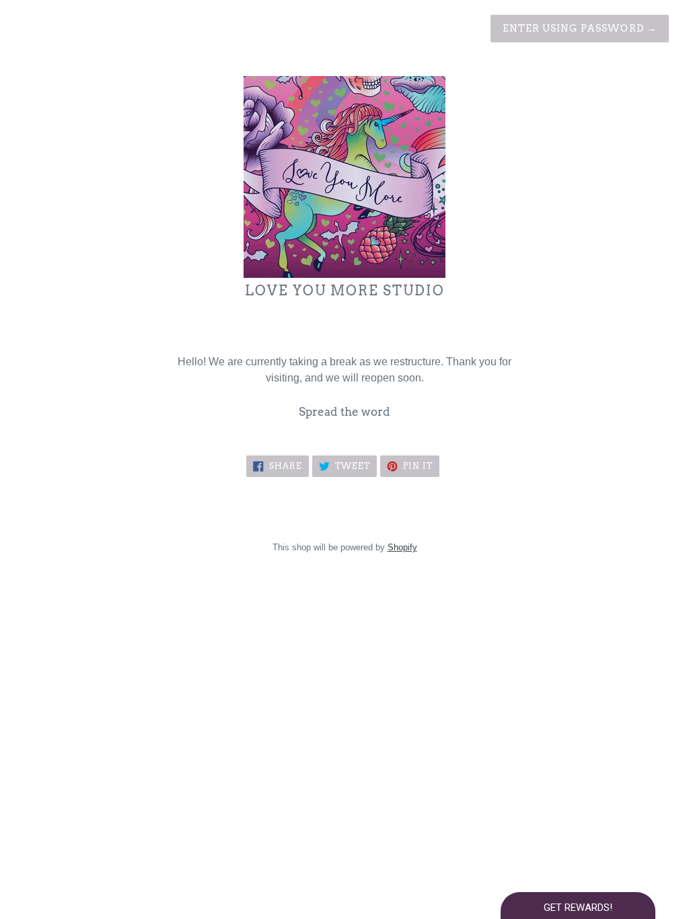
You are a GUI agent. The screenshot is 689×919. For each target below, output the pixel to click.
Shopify (402, 547)
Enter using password (580, 28)
